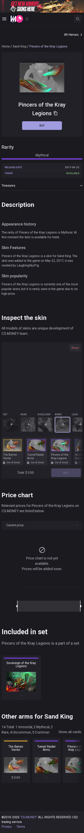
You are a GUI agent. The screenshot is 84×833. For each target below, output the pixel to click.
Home (6, 46)
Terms (20, 826)
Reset (75, 347)
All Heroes (71, 34)
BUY (66, 472)
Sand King (19, 46)
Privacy (7, 826)
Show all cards (69, 732)
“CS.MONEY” (28, 817)
